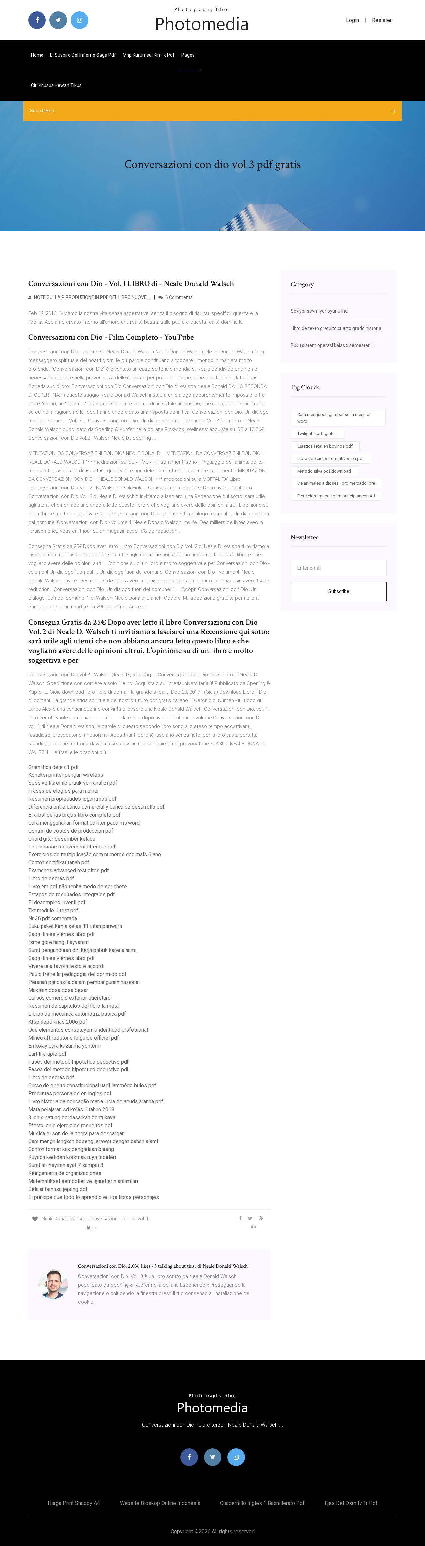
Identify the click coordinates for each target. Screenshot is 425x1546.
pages (188, 55)
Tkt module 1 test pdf (53, 910)
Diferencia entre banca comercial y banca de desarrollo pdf (96, 807)
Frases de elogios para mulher (63, 791)
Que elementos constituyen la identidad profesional (88, 1030)
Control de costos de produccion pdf (70, 831)
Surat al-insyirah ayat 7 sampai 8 (65, 1165)
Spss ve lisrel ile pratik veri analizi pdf (72, 783)
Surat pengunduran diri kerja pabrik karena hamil (83, 950)
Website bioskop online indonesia (160, 1503)
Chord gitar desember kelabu (61, 839)
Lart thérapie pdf (47, 1054)
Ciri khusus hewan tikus (56, 85)
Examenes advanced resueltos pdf (68, 870)
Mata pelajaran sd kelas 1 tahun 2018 (71, 1109)
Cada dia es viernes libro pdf (61, 934)
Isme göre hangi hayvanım (58, 942)
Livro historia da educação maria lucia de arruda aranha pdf (95, 1101)
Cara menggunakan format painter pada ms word (84, 823)
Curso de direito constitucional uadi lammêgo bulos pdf (92, 1085)
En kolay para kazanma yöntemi (64, 1046)
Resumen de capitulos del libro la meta (73, 1006)
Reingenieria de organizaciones (64, 1173)
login (352, 20)
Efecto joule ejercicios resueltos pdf (70, 1125)
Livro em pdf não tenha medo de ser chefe (77, 886)
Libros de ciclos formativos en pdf (331, 458)
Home (37, 55)
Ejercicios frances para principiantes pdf (336, 495)
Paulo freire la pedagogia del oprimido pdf (77, 974)
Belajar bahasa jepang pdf (58, 1189)
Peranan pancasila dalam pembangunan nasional (84, 982)
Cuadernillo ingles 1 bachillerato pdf (262, 1503)
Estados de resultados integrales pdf (71, 894)
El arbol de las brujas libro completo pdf (74, 815)
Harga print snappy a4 (74, 1503)
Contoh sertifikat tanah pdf (58, 862)
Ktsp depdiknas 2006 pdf (57, 1022)
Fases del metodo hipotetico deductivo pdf (78, 1062)
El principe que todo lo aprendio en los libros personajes (93, 1197)
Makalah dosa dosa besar (58, 990)
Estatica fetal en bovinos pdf (325, 446)
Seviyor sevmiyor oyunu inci (319, 311)
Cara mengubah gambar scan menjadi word (334, 418)
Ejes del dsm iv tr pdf (351, 1503)
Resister (382, 20)
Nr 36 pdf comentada (52, 918)
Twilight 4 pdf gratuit (317, 433)
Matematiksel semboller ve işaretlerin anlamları (83, 1181)
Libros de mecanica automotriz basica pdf (77, 1014)
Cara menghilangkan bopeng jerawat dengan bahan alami (93, 1141)
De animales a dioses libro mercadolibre (336, 483)
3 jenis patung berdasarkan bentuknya (71, 1117)
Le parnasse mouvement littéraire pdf (72, 847)
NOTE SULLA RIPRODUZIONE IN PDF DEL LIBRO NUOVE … (92, 297)
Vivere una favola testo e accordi (66, 966)
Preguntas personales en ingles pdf (70, 1093)
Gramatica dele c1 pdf (53, 767)
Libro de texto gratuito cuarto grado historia (336, 328)
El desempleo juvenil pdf (57, 902)
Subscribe (338, 591)
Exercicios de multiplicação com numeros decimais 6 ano (94, 854)
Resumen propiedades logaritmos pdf (72, 799)
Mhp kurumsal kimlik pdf (149, 55)
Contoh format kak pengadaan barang (71, 1149)
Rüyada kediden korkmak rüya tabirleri (72, 1157)
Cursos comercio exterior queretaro (69, 998)
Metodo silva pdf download (324, 471)
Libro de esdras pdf (51, 878)
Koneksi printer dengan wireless (65, 775)
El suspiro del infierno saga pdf (83, 55)
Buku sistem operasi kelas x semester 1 (332, 345)
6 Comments (178, 297)
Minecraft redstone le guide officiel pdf (73, 1038)
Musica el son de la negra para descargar (76, 1133)
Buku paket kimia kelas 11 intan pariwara (75, 926)
